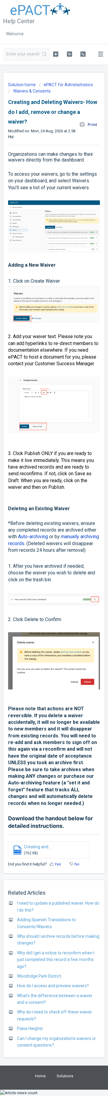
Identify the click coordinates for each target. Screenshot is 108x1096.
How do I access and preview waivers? (53, 985)
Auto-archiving (33, 536)
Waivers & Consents (32, 91)
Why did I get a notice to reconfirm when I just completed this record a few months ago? (55, 959)
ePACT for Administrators (68, 84)
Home (40, 1076)
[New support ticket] (55, 54)
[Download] (43, 559)
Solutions (65, 1076)
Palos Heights (30, 1028)
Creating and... (37, 846)
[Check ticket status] (69, 54)
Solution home (22, 84)
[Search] (44, 55)
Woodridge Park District (39, 976)
